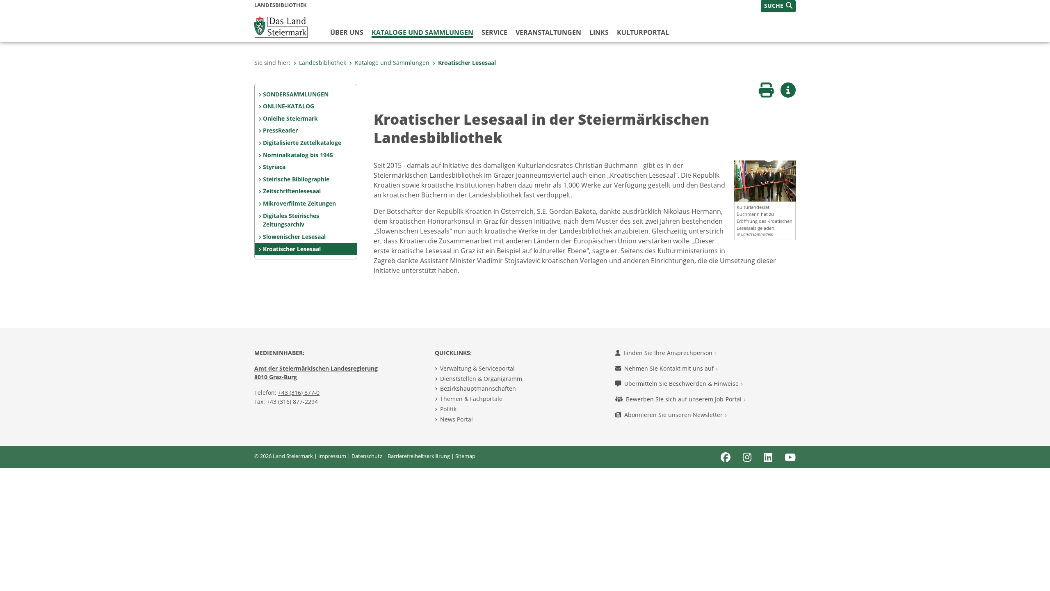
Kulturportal (643, 32)
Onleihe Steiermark (290, 118)
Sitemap (465, 456)
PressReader (280, 130)
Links (599, 32)
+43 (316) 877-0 (299, 392)
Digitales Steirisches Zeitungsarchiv (291, 220)
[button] (778, 6)
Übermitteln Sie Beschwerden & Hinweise (682, 383)
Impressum (332, 456)
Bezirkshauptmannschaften (478, 388)
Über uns (346, 32)
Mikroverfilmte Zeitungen (299, 203)
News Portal (456, 419)
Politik (448, 409)
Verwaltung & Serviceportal (477, 368)
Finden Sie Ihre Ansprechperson (669, 353)
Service (494, 32)
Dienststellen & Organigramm (481, 379)
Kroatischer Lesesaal (467, 62)
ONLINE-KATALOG (288, 106)
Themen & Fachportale (471, 399)
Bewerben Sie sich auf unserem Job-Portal (684, 399)
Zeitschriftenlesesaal (292, 191)
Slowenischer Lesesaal (294, 237)
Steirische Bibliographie (296, 179)
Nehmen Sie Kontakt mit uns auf (669, 368)
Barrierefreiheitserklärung (419, 456)
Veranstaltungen (548, 32)
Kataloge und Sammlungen (422, 32)
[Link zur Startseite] (281, 26)
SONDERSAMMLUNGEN (296, 94)
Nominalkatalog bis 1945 (298, 155)
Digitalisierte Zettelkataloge (302, 143)
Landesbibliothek (322, 62)
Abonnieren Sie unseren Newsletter (674, 415)
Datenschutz (367, 456)
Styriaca (274, 167)
